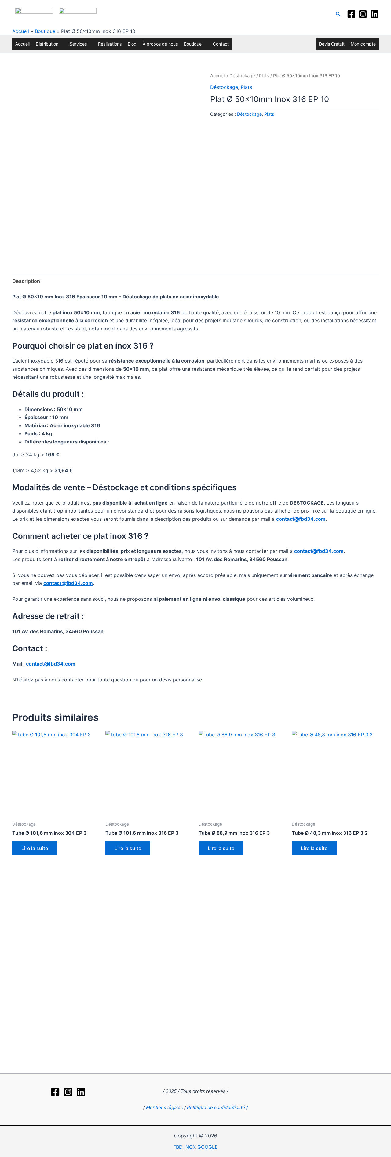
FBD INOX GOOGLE (195, 1147)
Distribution (47, 43)
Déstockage (242, 75)
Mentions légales (164, 1107)
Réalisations (110, 43)
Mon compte (363, 43)
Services (78, 43)
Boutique (45, 31)
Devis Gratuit (332, 43)
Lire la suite (34, 848)
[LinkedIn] (374, 14)
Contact (221, 43)
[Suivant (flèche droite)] (380, 623)
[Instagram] (363, 14)
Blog (132, 43)
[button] (338, 14)
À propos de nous (160, 43)
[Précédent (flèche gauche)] (10, 623)
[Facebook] (351, 14)
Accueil (20, 31)
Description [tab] (26, 281)
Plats (264, 75)
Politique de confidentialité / (217, 1107)
